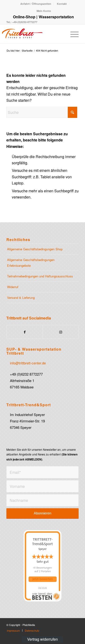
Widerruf (12, 287)
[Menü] (72, 34)
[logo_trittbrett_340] (31, 34)
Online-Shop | (25, 16)
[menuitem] (36, 3)
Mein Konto (44, 11)
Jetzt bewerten (42, 579)
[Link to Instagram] (60, 332)
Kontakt (62, 3)
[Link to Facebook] (24, 332)
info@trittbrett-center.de (28, 362)
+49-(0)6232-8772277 (24, 22)
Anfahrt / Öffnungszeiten (35, 3)
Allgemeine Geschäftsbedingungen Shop (35, 249)
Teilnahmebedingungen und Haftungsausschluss (40, 276)
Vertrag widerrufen (42, 639)
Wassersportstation (56, 16)
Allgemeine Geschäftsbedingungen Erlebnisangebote (31, 262)
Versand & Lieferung (21, 297)
